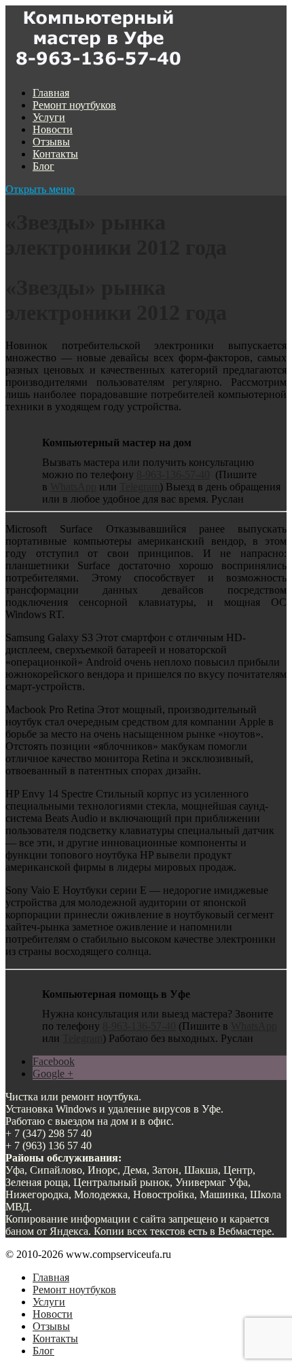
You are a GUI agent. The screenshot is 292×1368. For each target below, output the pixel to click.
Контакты (55, 154)
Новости (53, 129)
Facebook (54, 1061)
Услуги (49, 117)
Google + (53, 1073)
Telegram (140, 486)
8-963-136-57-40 (173, 474)
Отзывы (51, 141)
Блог (43, 166)
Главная (51, 92)
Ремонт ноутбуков (74, 105)
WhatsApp (73, 486)
